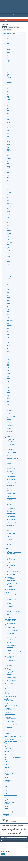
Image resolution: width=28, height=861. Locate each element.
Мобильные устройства (11, 627)
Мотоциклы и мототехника (10, 407)
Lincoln (8, 245)
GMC (8, 188)
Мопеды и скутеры (10, 411)
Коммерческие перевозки (12, 660)
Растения (7, 751)
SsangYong (9, 350)
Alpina (8, 78)
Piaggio (8, 300)
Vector (8, 379)
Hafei (8, 194)
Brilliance (8, 108)
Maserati (8, 259)
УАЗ (7, 69)
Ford (7, 177)
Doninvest (9, 158)
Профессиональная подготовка (13, 611)
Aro (7, 86)
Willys (8, 395)
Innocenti (8, 214)
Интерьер (7, 694)
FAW (7, 170)
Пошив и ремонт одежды (12, 560)
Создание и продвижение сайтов (14, 552)
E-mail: (2, 843)
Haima (8, 195)
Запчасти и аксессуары (10, 439)
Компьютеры (8, 733)
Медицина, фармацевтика (12, 487)
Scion (8, 336)
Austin (8, 91)
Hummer (8, 209)
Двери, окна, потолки (9, 700)
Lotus (8, 247)
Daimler (8, 144)
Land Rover (9, 237)
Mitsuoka (8, 278)
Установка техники (9, 681)
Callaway (8, 121)
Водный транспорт (9, 437)
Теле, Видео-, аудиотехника (11, 741)
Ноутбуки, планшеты (9, 734)
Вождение (9, 605)
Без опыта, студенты (11, 473)
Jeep (8, 225)
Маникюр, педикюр (11, 580)
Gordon (8, 191)
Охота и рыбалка (10, 726)
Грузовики (9, 423)
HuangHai (9, 206)
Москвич (8, 64)
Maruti (8, 258)
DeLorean (9, 150)
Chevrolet (8, 130)
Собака (6, 743)
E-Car (8, 163)
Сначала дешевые (14, 27)
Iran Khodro (9, 217)
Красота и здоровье (9, 715)
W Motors (8, 387)
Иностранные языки (11, 603)
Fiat (7, 173)
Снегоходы (9, 414)
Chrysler (8, 131)
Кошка (6, 745)
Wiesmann (9, 393)
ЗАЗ (7, 54)
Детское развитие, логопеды (13, 612)
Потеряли (7, 689)
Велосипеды (9, 719)
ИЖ (7, 58)
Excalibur (8, 169)
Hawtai (8, 200)
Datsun (8, 145)
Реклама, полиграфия (10, 620)
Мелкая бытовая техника (12, 628)
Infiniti (8, 212)
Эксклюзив (9, 71)
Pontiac (8, 303)
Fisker (8, 175)
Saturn (8, 334)
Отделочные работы (11, 639)
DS (7, 161)
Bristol (8, 110)
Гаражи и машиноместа (9, 787)
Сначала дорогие (7, 29)
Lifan (8, 244)
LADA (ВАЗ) (9, 233)
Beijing (8, 96)
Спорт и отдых (10, 727)
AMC (8, 83)
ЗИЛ (7, 55)
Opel (7, 287)
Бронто (8, 49)
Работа (5, 464)
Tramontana (9, 371)
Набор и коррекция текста (12, 571)
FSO (7, 180)
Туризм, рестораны (11, 499)
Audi (7, 36)
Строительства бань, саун (12, 648)
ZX (7, 406)
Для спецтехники (11, 444)
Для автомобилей (11, 441)
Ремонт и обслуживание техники (12, 624)
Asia (7, 88)
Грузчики (8, 662)
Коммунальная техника (11, 425)
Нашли (6, 690)
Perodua (8, 295)
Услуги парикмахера (11, 578)
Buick (8, 114)
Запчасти (8, 440)
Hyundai (8, 211)
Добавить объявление (6, 20)
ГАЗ (7, 50)
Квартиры (6, 758)
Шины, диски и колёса (11, 461)
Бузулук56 (3, 859)
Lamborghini (9, 234)
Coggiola (8, 136)
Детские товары (8, 712)
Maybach (8, 261)
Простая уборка (10, 675)
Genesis (8, 184)
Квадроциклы (9, 410)
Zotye (8, 404)
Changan (8, 125)
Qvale (8, 314)
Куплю (6, 762)
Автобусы (9, 417)
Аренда (5, 545)
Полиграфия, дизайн (11, 623)
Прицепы (8, 430)
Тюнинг (8, 460)
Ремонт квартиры (10, 653)
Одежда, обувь (8, 709)
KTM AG (8, 231)
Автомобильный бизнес (12, 468)
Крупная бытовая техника (12, 635)
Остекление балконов (11, 645)
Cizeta (8, 135)
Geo (7, 186)
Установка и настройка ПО (12, 553)
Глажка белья (9, 672)
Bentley (8, 97)
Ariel (7, 85)
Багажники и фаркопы (11, 453)
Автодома (9, 419)
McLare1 (8, 262)
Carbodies (9, 122)
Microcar (8, 272)
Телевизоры (9, 625)
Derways (8, 152)
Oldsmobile (9, 286)
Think (8, 364)
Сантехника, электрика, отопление (12, 705)
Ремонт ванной (10, 647)
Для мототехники (11, 443)
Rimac (8, 323)
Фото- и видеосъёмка (9, 685)
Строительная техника (11, 433)
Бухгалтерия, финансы (11, 474)
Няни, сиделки (8, 592)
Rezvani (8, 322)
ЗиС (7, 57)
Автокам (8, 47)
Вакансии (7, 465)
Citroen (8, 133)
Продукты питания (9, 698)
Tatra (8, 359)
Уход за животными (9, 683)
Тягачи (8, 434)
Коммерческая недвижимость (10, 795)
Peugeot (8, 297)
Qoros (8, 312)
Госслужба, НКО (10, 477)
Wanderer (9, 389)
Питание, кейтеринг (9, 617)
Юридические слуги (11, 574)
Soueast (8, 345)
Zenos (8, 399)
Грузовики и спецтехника (10, 416)
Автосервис (9, 657)
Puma (8, 311)
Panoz (8, 293)
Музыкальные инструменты (12, 724)
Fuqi (7, 181)
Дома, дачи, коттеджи (8, 773)
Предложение (8, 546)
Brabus (8, 105)
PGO (8, 298)
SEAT (8, 337)
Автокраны (9, 420)
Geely (8, 183)
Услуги (5, 549)
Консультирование (10, 484)
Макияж (8, 581)
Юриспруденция (10, 504)
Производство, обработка (12, 599)
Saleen (8, 331)
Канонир (8, 60)
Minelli (8, 273)
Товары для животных (10, 749)
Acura (8, 74)
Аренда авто (9, 659)
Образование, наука (11, 488)
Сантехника (9, 642)
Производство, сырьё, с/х (12, 493)
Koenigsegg (9, 230)
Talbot (8, 356)
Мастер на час (8, 591)
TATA (8, 357)
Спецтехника (9, 665)
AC (7, 72)
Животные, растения (8, 742)
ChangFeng (9, 127)
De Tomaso (9, 147)
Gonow (8, 189)
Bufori (8, 111)
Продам (7, 759)
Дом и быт (6, 692)
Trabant (8, 370)
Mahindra (8, 251)
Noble (8, 284)
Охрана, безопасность (11, 490)
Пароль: (3, 847)
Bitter (8, 102)
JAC (7, 222)
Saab (8, 329)
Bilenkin (8, 100)
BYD (7, 116)
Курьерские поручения (10, 589)
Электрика (9, 640)
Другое (8, 587)
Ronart (8, 326)
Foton (8, 178)
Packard (8, 290)
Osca (8, 289)
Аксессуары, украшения (10, 714)
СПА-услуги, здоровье (11, 584)
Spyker (8, 348)
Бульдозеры (9, 422)
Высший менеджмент (11, 476)
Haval (8, 198)
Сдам (6, 761)
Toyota (8, 46)
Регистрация (24, 843)
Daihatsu (8, 142)
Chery (8, 128)
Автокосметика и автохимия (12, 450)
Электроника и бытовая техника (11, 730)
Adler (8, 75)
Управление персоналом (12, 501)
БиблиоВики (12, 859)
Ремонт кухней (10, 650)
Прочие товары (8, 706)
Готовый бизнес (8, 755)
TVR (7, 374)
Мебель (7, 693)
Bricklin (8, 107)
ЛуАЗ (8, 63)
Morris (8, 281)
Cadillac (8, 119)
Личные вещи (7, 708)
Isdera (8, 219)
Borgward (8, 103)
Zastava (8, 398)
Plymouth (8, 301)
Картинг (8, 408)
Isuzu (8, 220)
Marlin (8, 255)
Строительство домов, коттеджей (14, 651)
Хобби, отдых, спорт (9, 717)
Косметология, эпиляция (12, 583)
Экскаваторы (9, 436)
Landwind (8, 239)
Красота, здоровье (9, 577)
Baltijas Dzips (9, 94)
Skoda (8, 342)
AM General (9, 82)
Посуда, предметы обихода (11, 696)
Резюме (7, 505)
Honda (8, 40)
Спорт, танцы (9, 608)
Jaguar (8, 223)
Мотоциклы (9, 413)
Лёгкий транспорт (10, 426)
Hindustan (9, 202)
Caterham (9, 124)
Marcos (8, 253)
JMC (7, 228)
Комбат (8, 61)
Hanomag (9, 197)
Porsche (8, 304)
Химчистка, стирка (10, 564)
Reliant (8, 317)
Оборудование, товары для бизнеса (13, 757)
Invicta (8, 216)
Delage (8, 149)
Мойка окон (9, 674)
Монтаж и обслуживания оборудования (12, 597)
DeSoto (8, 153)
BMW (8, 38)
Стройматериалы (9, 703)
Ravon (8, 315)
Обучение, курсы (8, 600)
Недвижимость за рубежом (9, 802)
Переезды (9, 663)
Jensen (8, 226)
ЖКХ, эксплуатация (11, 480)
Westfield (8, 392)
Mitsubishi (9, 276)
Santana (8, 332)
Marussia (8, 256)
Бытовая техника (8, 731)
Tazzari (8, 360)
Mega (8, 264)
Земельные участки (8, 780)
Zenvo (8, 401)
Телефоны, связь (9, 738)
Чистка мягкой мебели (11, 680)
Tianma (8, 365)
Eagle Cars (9, 166)
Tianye (8, 367)
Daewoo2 (8, 141)
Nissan (8, 283)
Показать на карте (5, 820)
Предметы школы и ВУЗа (12, 601)
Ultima (8, 376)
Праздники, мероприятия (10, 619)
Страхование (9, 494)
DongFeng (9, 156)
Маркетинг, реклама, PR (12, 485)
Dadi (7, 139)
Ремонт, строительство (10, 636)
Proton (8, 307)
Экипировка (9, 463)
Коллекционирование (11, 722)
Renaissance (9, 318)
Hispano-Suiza (10, 203)
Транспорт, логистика (11, 498)
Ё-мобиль (9, 52)
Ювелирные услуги (11, 565)
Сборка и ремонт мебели (12, 637)
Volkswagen (9, 382)
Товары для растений (9, 753)
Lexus (8, 240)
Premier (8, 306)
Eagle (8, 164)
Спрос (6, 548)
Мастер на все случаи (11, 556)
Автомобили (7, 35)
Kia (7, 41)
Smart (8, 343)
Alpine (8, 80)
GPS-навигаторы (10, 449)
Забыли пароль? (24, 847)
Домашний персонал (11, 479)
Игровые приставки (11, 633)
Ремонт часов (9, 562)
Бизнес (5, 754)
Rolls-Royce (9, 325)
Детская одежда (8, 710)
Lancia (8, 236)
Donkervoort (9, 159)
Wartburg (8, 390)
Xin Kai (8, 396)
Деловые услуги (8, 567)
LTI (7, 248)
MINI (7, 275)
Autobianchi (9, 92)
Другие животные (9, 746)
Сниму (6, 764)
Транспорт (6, 34)
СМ (7, 66)
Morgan (8, 279)
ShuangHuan (9, 340)
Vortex (8, 385)
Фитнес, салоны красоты (12, 502)
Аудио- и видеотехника (11, 452)
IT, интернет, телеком (11, 466)
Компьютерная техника (11, 632)
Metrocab (8, 269)
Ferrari (8, 172)
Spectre (8, 346)
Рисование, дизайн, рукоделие (13, 609)
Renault (8, 44)
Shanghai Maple (10, 339)
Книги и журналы (10, 721)
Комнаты (6, 766)
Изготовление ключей (11, 559)
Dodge (8, 155)
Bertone (8, 99)
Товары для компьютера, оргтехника (13, 736)
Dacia (8, 138)
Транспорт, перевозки (9, 656)
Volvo (8, 384)
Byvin (8, 117)
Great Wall (9, 192)
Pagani (8, 292)
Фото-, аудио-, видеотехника (13, 630)
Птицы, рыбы (8, 748)
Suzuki (8, 354)
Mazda (8, 43)
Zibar (8, 403)
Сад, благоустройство (9, 654)
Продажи (8, 491)
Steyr (8, 351)
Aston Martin (9, 89)
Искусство (7, 575)
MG (7, 270)
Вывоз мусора (10, 669)
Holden (8, 205)
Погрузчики (9, 428)
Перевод (8, 572)
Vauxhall (8, 378)
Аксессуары (9, 447)
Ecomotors (9, 167)
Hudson (8, 208)
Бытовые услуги (8, 558)
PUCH (8, 309)
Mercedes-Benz (10, 265)
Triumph (8, 373)
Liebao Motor (9, 242)
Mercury (8, 267)
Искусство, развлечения (12, 482)
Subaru (8, 353)
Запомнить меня (6, 851)
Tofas (8, 368)
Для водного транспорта (13, 446)
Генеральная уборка (11, 671)
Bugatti (8, 113)
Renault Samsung (10, 320)
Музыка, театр (10, 606)
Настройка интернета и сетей (13, 555)
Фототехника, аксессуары (10, 739)
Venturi (8, 381)
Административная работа (12, 470)
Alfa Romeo (9, 77)
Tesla (8, 362)
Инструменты (9, 455)
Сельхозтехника (10, 431)
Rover (8, 328)
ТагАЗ (8, 68)
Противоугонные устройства (13, 458)
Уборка (6, 668)
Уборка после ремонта (11, 677)
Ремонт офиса (10, 644)
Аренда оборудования (11, 595)
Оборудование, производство (11, 594)
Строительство (10, 496)
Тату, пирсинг (9, 586)
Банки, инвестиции (11, 471)
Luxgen (8, 250)
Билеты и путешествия (11, 718)
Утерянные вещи (7, 688)
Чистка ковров (10, 678)
